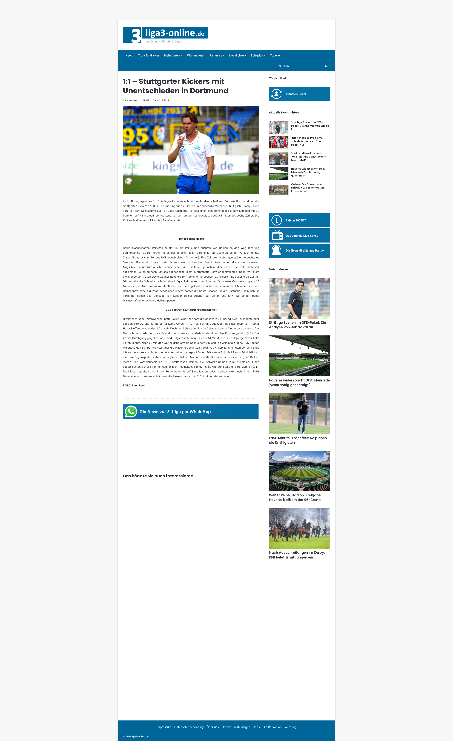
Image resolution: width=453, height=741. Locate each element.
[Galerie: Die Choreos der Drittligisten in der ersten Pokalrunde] (278, 189)
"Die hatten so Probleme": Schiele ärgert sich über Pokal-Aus (308, 141)
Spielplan (257, 55)
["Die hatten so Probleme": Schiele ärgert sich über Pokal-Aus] (278, 142)
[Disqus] (191, 666)
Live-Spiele (236, 55)
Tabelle (275, 55)
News (129, 55)
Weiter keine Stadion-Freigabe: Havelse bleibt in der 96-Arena (295, 497)
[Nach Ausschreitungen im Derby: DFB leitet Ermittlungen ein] (299, 528)
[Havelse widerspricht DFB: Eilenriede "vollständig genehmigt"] (278, 173)
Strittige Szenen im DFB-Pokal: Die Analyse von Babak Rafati (310, 126)
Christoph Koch (131, 100)
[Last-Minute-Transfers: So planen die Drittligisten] (299, 413)
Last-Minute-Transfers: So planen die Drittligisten (298, 440)
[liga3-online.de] (165, 35)
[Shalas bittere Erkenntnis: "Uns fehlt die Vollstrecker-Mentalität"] (278, 158)
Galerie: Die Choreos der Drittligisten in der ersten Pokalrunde (307, 188)
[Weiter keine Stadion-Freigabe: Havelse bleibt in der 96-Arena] (299, 471)
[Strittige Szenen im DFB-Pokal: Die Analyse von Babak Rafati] (278, 127)
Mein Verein (172, 55)
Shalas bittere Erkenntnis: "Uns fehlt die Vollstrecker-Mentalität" (308, 157)
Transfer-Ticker (148, 55)
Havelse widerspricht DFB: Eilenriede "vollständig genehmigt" (308, 172)
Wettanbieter (196, 55)
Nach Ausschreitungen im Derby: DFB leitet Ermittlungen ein (297, 555)
